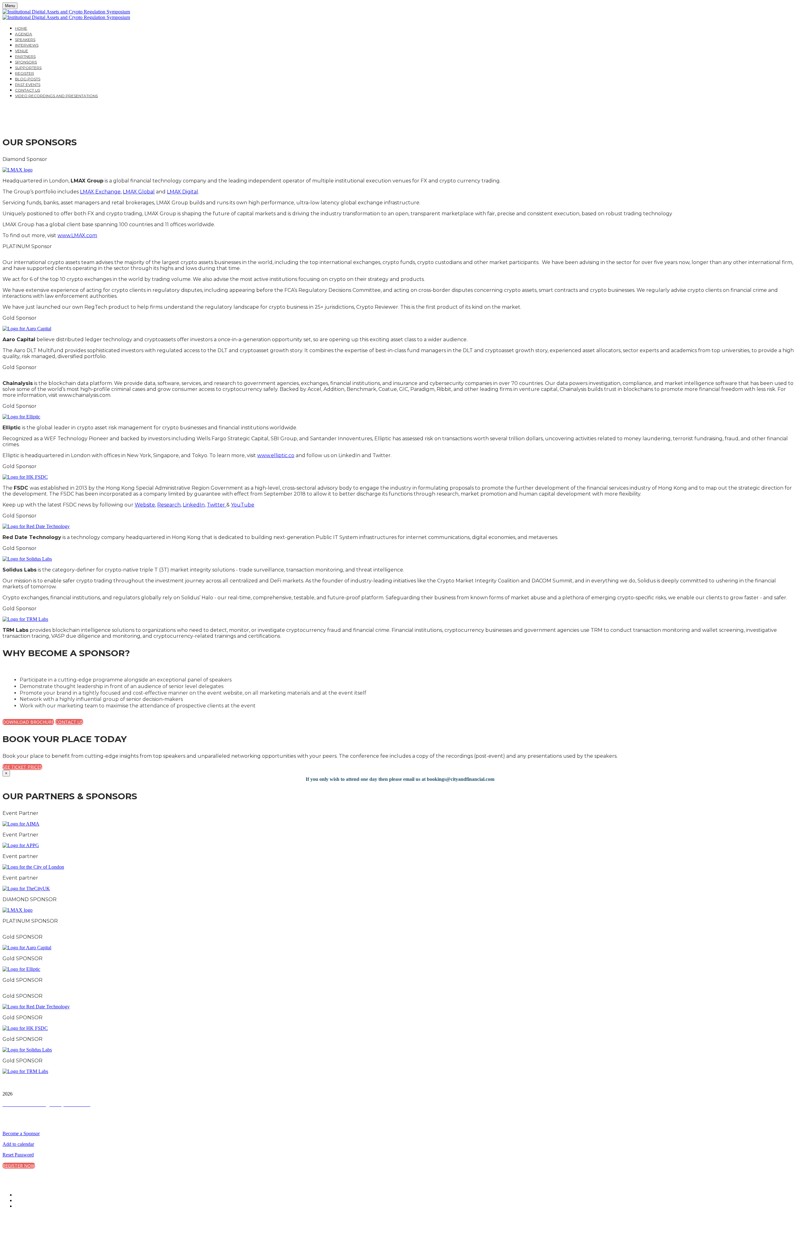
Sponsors (26, 62)
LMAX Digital (182, 192)
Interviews (26, 45)
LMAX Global (139, 192)
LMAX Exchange (100, 192)
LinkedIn (194, 505)
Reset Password (18, 1154)
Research (169, 505)
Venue (21, 50)
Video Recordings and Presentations (56, 95)
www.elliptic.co (275, 455)
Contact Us (27, 90)
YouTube (242, 505)
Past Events (27, 84)
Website (145, 505)
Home (21, 28)
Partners (25, 56)
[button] (28, 722)
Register (24, 73)
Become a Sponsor (21, 1133)
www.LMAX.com (77, 235)
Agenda (23, 34)
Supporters (28, 67)
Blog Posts (27, 79)
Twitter (216, 505)
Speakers (25, 39)
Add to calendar (18, 1144)
